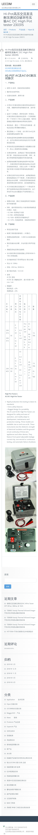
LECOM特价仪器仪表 (14, 709)
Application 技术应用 (15, 700)
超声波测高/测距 (12, 794)
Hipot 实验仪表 (12, 704)
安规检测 (10, 736)
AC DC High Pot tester (12, 61)
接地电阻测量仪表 (13, 745)
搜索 (6, 574)
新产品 (9, 749)
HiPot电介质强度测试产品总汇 (15, 71)
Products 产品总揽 (13, 722)
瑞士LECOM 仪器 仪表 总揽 (16, 763)
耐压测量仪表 (11, 785)
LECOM (7, 4)
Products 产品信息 (17, 30)
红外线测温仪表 (12, 771)
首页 (5, 30)
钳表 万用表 (11, 803)
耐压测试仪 (28, 61)
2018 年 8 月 (11, 682)
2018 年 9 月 (11, 678)
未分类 (9, 754)
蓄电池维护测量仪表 (14, 789)
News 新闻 (12, 718)
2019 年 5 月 (11, 664)
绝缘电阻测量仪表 (13, 776)
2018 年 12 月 (11, 669)
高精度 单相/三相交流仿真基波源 (18, 807)
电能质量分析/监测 (13, 767)
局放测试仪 (11, 740)
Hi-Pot (22, 61)
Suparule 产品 (12, 727)
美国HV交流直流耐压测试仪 (16, 780)
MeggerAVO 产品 (13, 713)
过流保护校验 (11, 798)
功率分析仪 (11, 731)
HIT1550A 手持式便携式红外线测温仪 (20, 632)
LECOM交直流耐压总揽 (13, 68)
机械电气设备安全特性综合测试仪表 (19, 758)
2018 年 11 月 (11, 673)
